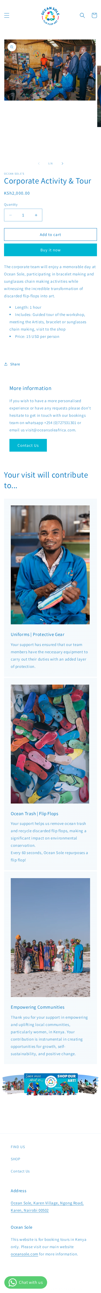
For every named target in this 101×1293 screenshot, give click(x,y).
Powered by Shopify (69, 1289)
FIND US (18, 1146)
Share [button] (15, 364)
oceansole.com (24, 1254)
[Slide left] (39, 163)
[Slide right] (62, 163)
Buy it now (50, 249)
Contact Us (28, 445)
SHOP (15, 1159)
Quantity (11, 204)
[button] (7, 15)
